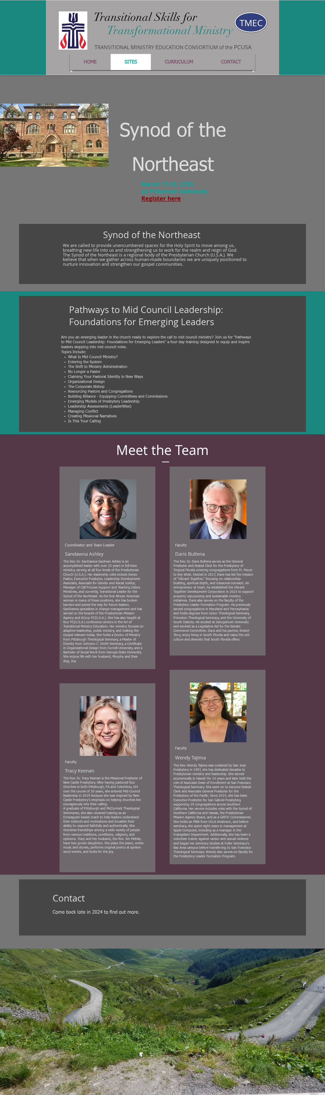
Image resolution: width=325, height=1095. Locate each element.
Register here (161, 198)
